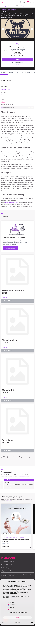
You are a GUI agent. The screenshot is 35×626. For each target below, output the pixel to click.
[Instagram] (9, 565)
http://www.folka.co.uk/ (12, 202)
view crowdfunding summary (17, 65)
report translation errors (8, 575)
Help (13, 476)
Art (2, 95)
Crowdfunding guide (22, 476)
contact (9, 89)
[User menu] (30, 2)
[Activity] (27, 2)
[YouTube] (7, 565)
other (3, 101)
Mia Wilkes (6, 12)
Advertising (7, 440)
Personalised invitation (13, 290)
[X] (4, 565)
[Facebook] (2, 565)
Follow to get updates (10, 487)
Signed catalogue (10, 340)
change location (25, 6)
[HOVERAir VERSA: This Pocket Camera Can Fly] (16, 519)
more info (3, 89)
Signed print (8, 390)
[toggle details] (31, 548)
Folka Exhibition (8, 10)
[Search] (20, 2)
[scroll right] (32, 29)
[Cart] (24, 2)
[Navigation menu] (33, 2)
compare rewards (10, 248)
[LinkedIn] (11, 565)
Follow (17, 59)
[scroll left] (3, 29)
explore (9, 500)
